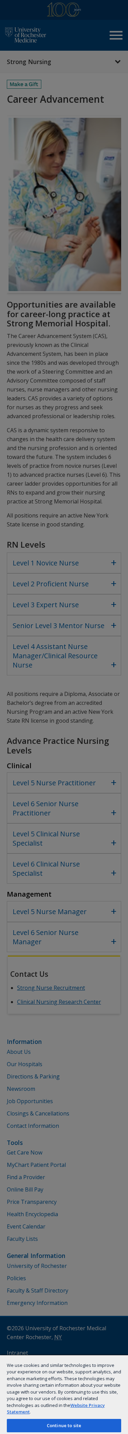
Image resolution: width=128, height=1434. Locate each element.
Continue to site (64, 1425)
